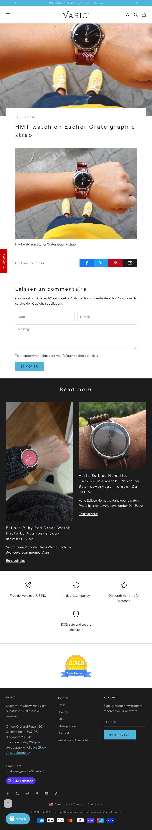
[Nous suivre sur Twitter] (17, 793)
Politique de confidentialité (89, 298)
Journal (62, 698)
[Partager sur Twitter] (101, 263)
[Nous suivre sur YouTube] (46, 793)
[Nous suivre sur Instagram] (27, 793)
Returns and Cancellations (76, 740)
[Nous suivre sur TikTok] (56, 793)
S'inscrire (119, 735)
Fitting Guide (66, 726)
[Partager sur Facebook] (87, 263)
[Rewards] (18, 818)
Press (61, 705)
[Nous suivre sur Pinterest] (37, 793)
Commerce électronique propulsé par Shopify (92, 812)
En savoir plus (15, 560)
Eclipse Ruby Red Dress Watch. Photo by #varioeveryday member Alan (39, 533)
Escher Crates (47, 244)
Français (93, 804)
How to (62, 712)
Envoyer (29, 366)
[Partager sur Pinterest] (115, 263)
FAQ (60, 719)
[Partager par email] (130, 263)
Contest (63, 733)
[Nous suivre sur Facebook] (8, 793)
